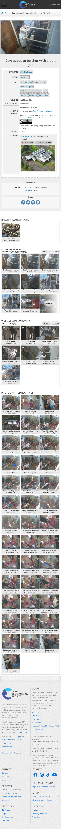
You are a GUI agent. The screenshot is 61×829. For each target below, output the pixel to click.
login (35, 187)
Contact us (36, 733)
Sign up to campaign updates (43, 786)
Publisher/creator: (26, 111)
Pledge (35, 810)
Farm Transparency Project (42, 111)
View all (46, 251)
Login (4, 813)
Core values (36, 722)
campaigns (17, 736)
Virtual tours (6, 800)
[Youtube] (54, 775)
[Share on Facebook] (23, 202)
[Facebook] (35, 775)
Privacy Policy (7, 743)
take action (21, 739)
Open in (28, 142)
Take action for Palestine (11, 753)
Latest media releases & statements (45, 796)
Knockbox (33, 95)
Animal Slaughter (26, 86)
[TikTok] (48, 775)
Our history (36, 719)
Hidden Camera (26, 82)
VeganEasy (36, 817)
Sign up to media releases (42, 800)
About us (35, 712)
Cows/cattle (24, 77)
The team (36, 715)
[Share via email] (33, 202)
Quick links (6, 820)
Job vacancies (37, 729)
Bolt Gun (23, 95)
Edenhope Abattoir (28, 136)
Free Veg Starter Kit (39, 813)
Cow (45, 91)
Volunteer (5, 776)
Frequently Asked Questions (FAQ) (45, 726)
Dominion (11, 790)
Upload (55, 251)
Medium (28, 190)
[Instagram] (42, 775)
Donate (5, 773)
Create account (7, 817)
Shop (4, 780)
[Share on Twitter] (28, 202)
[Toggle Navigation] (4, 5)
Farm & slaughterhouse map (13, 797)
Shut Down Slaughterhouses (30, 91)
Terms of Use (7, 747)
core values (23, 732)
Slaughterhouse (26, 72)
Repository (9, 793)
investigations (7, 739)
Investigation (44, 95)
